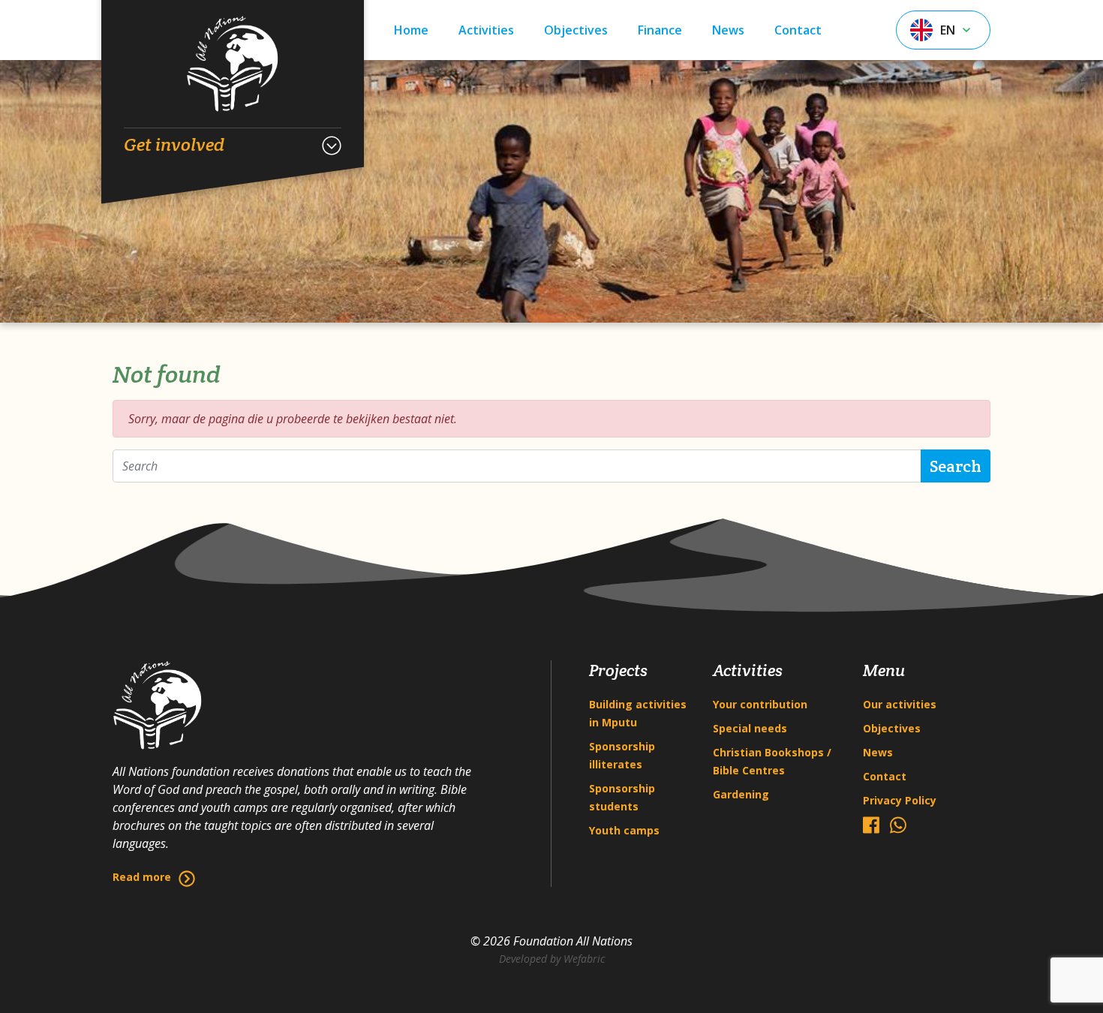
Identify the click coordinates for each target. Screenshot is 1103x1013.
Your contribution (760, 704)
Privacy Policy (899, 800)
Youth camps (624, 830)
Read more (142, 877)
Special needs (750, 728)
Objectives (576, 30)
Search (955, 465)
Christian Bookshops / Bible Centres (772, 761)
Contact (798, 30)
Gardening (741, 794)
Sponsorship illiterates (622, 755)
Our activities (899, 704)
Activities (486, 30)
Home (411, 30)
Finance (660, 30)
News (728, 30)
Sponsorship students (622, 797)
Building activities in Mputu (638, 713)
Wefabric (584, 958)
